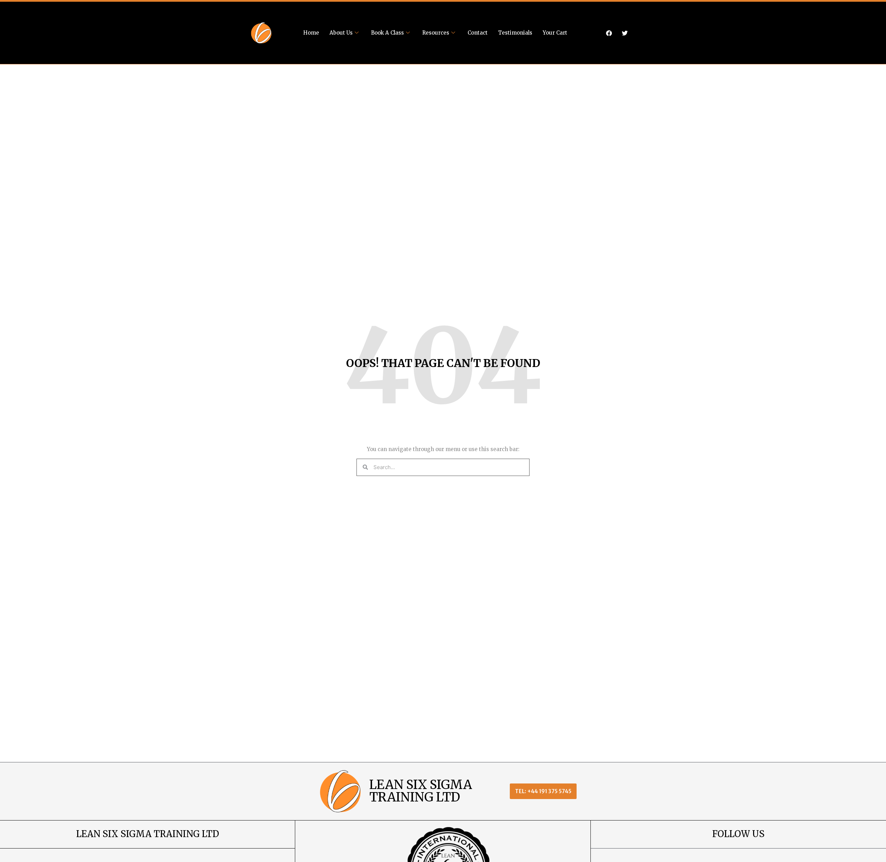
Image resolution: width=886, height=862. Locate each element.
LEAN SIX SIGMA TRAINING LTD (420, 791)
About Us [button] (341, 32)
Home (311, 32)
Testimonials (515, 32)
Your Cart (555, 32)
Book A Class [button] (387, 32)
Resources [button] (435, 32)
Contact (478, 32)
